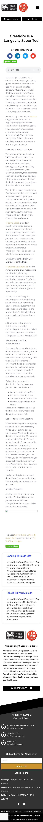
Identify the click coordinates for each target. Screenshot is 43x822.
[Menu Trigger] (37, 7)
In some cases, (12, 223)
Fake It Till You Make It (19, 593)
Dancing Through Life (19, 556)
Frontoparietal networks (16, 267)
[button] (10, 56)
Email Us (11, 741)
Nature (33, 116)
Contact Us (12, 733)
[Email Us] (3, 742)
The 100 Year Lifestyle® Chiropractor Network (25, 815)
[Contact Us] (3, 734)
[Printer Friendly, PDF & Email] (10, 61)
